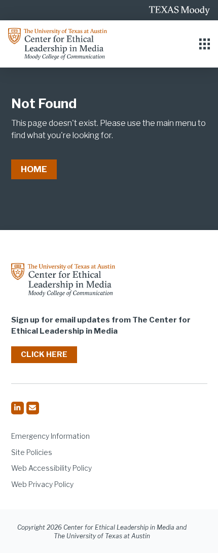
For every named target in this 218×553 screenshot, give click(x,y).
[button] (204, 44)
